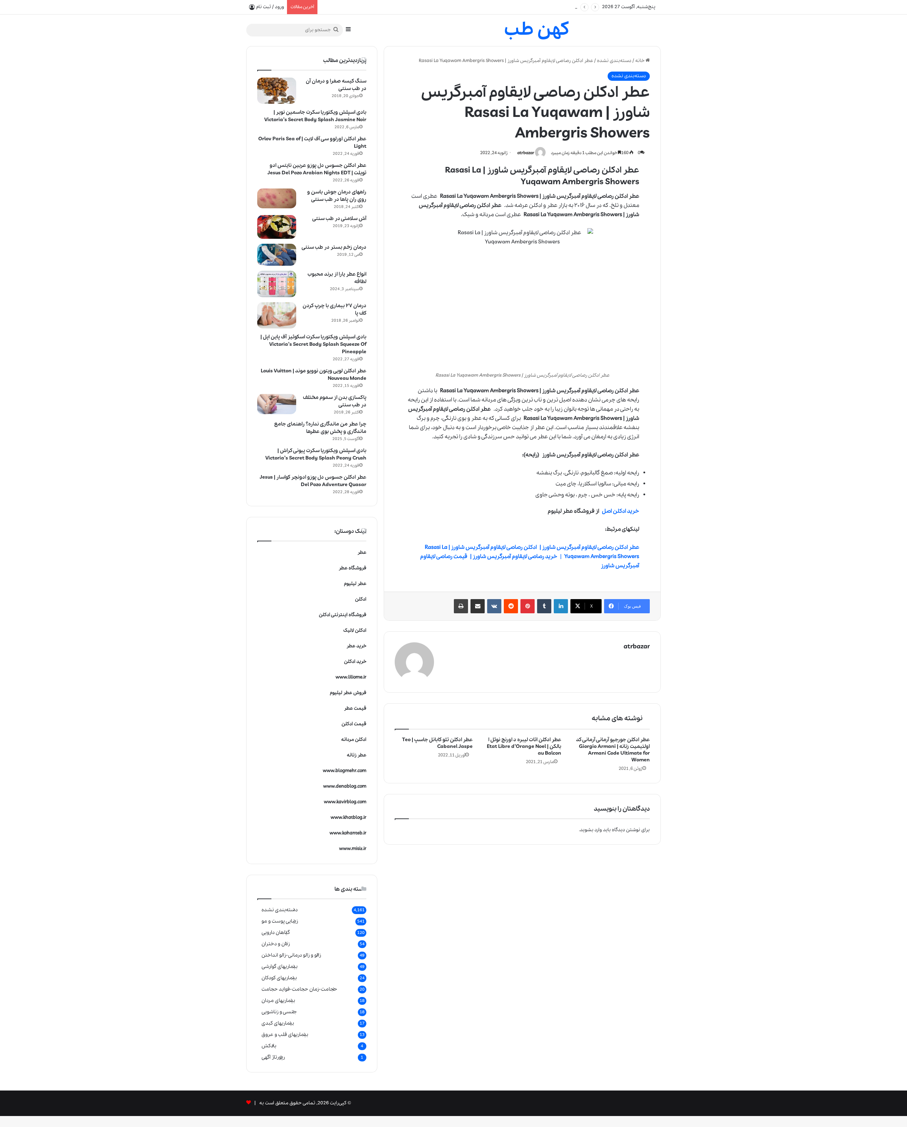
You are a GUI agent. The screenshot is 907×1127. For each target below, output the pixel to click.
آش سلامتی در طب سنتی (339, 218)
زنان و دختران (275, 943)
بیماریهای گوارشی (279, 966)
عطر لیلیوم (355, 583)
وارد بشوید (591, 830)
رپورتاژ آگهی (273, 1057)
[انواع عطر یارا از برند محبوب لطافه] (276, 284)
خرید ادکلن (355, 661)
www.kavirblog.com (345, 802)
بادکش (268, 1045)
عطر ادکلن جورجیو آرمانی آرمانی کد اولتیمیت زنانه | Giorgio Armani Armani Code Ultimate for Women (613, 749)
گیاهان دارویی (275, 932)
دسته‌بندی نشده (614, 60)
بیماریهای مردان (278, 1000)
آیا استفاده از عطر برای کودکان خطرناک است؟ (366, 7)
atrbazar (525, 153)
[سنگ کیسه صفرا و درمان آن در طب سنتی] (276, 91)
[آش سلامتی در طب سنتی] (276, 227)
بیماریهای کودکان (279, 977)
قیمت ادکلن (354, 724)
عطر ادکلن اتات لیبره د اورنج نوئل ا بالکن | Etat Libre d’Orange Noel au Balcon (524, 746)
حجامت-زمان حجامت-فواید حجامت (299, 989)
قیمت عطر (355, 708)
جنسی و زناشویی (279, 1011)
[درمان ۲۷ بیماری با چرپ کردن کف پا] (276, 315)
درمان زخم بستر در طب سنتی (334, 247)
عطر (361, 552)
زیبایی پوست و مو (279, 921)
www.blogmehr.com (344, 770)
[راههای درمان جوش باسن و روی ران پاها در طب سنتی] (276, 198)
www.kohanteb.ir (347, 833)
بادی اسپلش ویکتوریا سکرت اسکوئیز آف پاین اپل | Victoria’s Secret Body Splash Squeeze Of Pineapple (313, 344)
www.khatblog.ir (348, 817)
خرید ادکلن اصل (620, 511)
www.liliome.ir (351, 677)
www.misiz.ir (352, 848)
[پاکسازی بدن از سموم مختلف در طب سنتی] (276, 404)
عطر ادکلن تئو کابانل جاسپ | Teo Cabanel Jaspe (437, 743)
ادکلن (360, 599)
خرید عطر (356, 646)
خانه (640, 60)
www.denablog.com (344, 786)
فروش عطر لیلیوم (348, 692)
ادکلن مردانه (353, 739)
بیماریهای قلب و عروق (284, 1034)
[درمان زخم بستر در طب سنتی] (276, 255)
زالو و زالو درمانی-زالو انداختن (291, 955)
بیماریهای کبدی (277, 1023)
